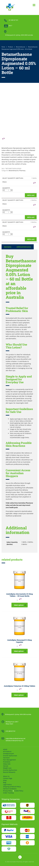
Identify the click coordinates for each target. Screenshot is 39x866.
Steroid (5, 766)
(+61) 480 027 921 (10, 731)
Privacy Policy (7, 791)
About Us (6, 776)
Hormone (6, 758)
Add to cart (30, 195)
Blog (4, 782)
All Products (7, 751)
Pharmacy (22, 170)
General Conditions (10, 789)
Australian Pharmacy (16, 862)
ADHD (5, 749)
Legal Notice (7, 785)
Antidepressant (8, 754)
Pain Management (9, 760)
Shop (5, 780)
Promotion (6, 762)
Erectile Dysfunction (10, 756)
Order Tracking (8, 793)
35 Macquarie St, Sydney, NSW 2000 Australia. (18, 714)
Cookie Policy (18, 791)
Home (3, 47)
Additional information (24, 247)
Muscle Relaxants (9, 772)
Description (7, 247)
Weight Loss (7, 768)
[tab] (8, 246)
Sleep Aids (6, 764)
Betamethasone (14, 170)
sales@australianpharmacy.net (15, 740)
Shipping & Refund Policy (12, 787)
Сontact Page (7, 778)
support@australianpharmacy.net (15, 738)
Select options (19, 605)
